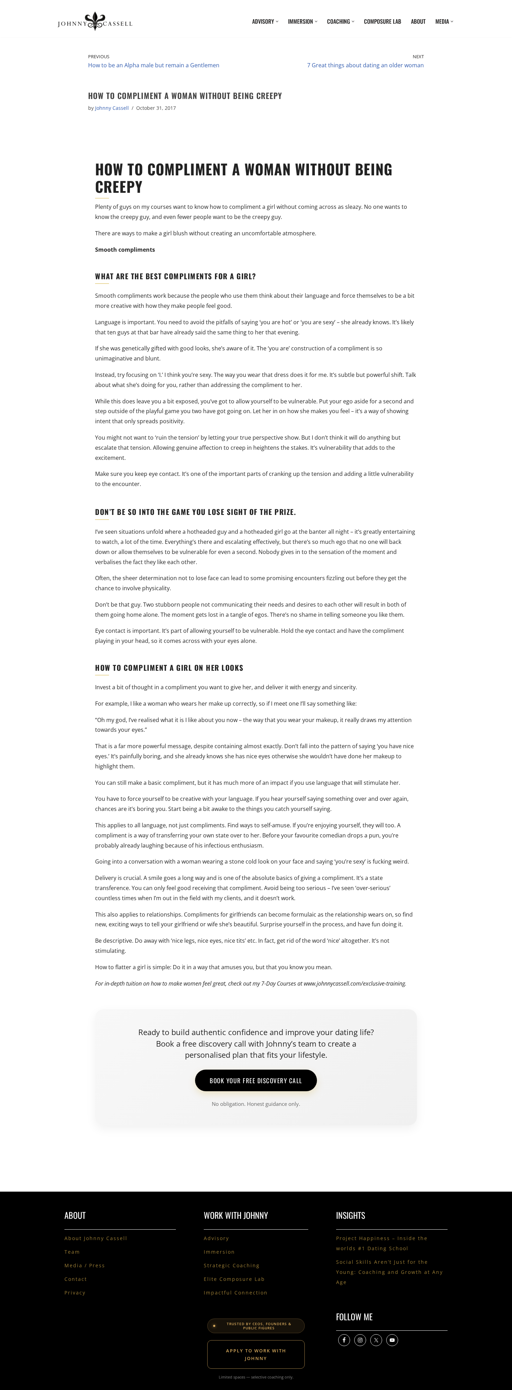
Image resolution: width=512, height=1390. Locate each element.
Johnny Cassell (112, 108)
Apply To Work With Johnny (256, 1354)
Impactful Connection (236, 1292)
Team (72, 1251)
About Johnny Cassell (95, 1238)
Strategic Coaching (232, 1265)
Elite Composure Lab (234, 1279)
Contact (75, 1279)
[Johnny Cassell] (94, 21)
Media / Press (84, 1265)
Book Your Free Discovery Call (256, 1080)
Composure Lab (382, 21)
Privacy (75, 1292)
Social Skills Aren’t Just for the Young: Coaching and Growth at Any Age (389, 1272)
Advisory (216, 1238)
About (418, 21)
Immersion (219, 1251)
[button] (277, 21)
